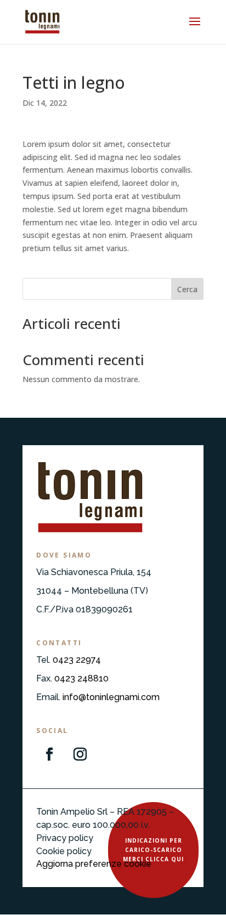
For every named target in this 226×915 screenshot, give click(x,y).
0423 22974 (77, 660)
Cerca (187, 289)
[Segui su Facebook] (49, 754)
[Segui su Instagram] (80, 754)
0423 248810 (81, 678)
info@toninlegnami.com (111, 697)
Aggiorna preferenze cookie (93, 864)
